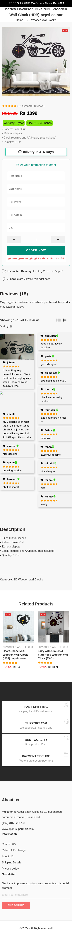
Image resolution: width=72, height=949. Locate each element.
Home (19, 20)
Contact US (9, 844)
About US (7, 856)
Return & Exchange (13, 850)
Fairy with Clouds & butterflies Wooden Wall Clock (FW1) (53, 654)
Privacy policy (10, 868)
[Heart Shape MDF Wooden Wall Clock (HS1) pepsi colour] (18, 626)
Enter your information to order (36, 165)
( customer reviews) (30, 105)
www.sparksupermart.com (18, 829)
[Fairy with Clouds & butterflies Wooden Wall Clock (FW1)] (53, 626)
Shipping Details (11, 862)
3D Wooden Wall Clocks (41, 20)
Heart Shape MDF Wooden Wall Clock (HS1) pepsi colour (15, 654)
